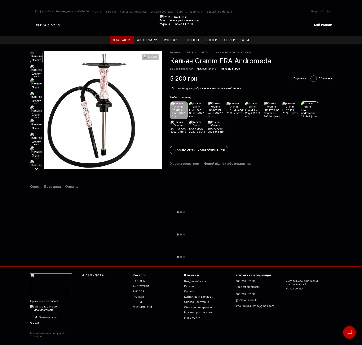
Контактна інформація (133, 11)
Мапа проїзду (294, 288)
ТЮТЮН (192, 40)
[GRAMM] (150, 57)
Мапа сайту (192, 317)
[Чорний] (197, 110)
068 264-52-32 (48, 25)
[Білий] (253, 110)
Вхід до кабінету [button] (195, 281)
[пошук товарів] (328, 40)
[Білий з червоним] (309, 110)
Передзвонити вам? (247, 286)
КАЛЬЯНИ (122, 40)
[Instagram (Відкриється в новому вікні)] (66, 25)
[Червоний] (272, 110)
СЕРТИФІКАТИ (236, 40)
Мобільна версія (45, 317)
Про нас (111, 11)
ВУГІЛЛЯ (171, 40)
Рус (329, 11)
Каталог (98, 11)
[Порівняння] (287, 25)
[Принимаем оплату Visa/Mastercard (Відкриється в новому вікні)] (52, 308)
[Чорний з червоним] (216, 129)
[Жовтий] (235, 110)
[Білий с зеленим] (197, 129)
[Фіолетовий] (179, 110)
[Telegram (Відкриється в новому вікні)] (76, 25)
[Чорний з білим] (216, 110)
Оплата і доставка (162, 11)
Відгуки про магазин (219, 11)
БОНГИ (211, 40)
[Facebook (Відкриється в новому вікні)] (71, 25)
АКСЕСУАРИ (147, 40)
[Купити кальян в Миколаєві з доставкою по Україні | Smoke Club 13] (51, 283)
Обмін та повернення (189, 11)
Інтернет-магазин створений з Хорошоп (48, 335)
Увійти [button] (181, 88)
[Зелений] (291, 110)
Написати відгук (230, 69)
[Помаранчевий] (179, 129)
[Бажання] (298, 25)
